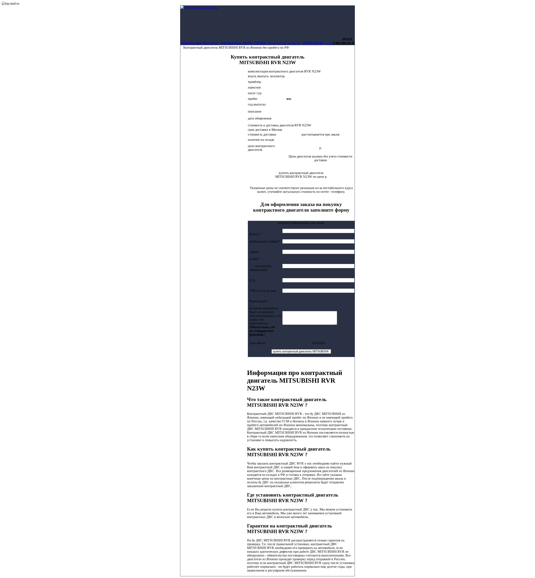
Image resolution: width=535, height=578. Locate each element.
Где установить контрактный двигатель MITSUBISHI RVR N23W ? (292, 497)
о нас (329, 43)
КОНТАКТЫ (313, 43)
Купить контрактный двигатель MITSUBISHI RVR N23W (267, 59)
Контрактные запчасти (284, 43)
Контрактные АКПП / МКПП (243, 43)
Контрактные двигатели (199, 43)
